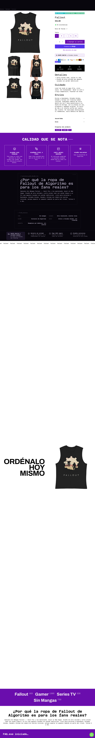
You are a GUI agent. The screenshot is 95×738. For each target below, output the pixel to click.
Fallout (8, 9)
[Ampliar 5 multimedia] (36, 88)
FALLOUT (58, 130)
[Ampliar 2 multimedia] (14, 66)
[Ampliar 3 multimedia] (36, 66)
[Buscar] (88, 3)
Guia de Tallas (60, 28)
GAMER (65, 130)
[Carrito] (91, 3)
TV (70, 130)
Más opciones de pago (69, 50)
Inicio (2, 9)
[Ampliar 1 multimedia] (25, 33)
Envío (56, 121)
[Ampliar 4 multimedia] (14, 88)
